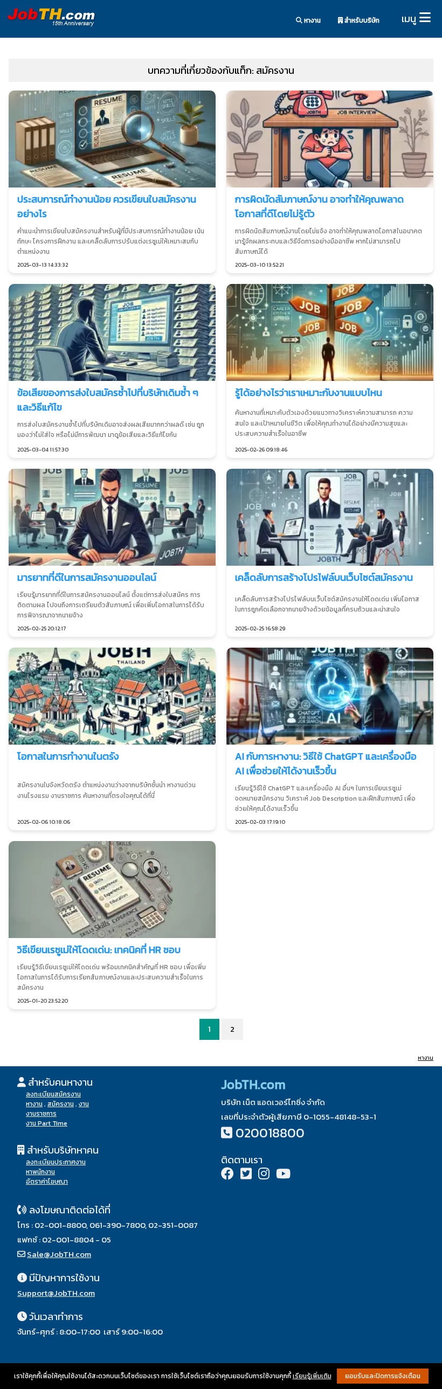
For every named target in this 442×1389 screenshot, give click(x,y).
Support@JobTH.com (56, 1293)
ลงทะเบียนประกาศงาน (56, 1162)
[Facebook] (227, 1175)
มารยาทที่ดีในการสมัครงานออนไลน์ (86, 577)
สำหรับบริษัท (361, 20)
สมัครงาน (60, 1104)
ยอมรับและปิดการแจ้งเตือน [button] (382, 1376)
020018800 (270, 1132)
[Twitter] (246, 1175)
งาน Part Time (46, 1123)
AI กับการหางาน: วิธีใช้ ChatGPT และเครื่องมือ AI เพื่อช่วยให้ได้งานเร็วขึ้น (326, 763)
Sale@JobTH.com (59, 1254)
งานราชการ (41, 1114)
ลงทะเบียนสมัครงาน (53, 1094)
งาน (84, 1104)
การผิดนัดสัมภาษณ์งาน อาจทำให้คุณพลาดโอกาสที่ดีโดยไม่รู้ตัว (319, 206)
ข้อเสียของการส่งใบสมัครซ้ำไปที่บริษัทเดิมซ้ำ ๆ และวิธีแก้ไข (107, 399)
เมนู (409, 18)
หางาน (311, 20)
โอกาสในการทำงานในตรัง (68, 756)
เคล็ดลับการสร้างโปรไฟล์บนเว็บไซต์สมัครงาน (324, 577)
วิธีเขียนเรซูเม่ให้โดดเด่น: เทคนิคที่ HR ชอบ (99, 949)
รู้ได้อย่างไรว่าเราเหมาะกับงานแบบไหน (308, 392)
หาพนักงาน (40, 1172)
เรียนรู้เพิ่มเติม (312, 1376)
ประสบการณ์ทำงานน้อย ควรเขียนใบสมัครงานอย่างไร (106, 206)
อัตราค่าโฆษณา (47, 1181)
